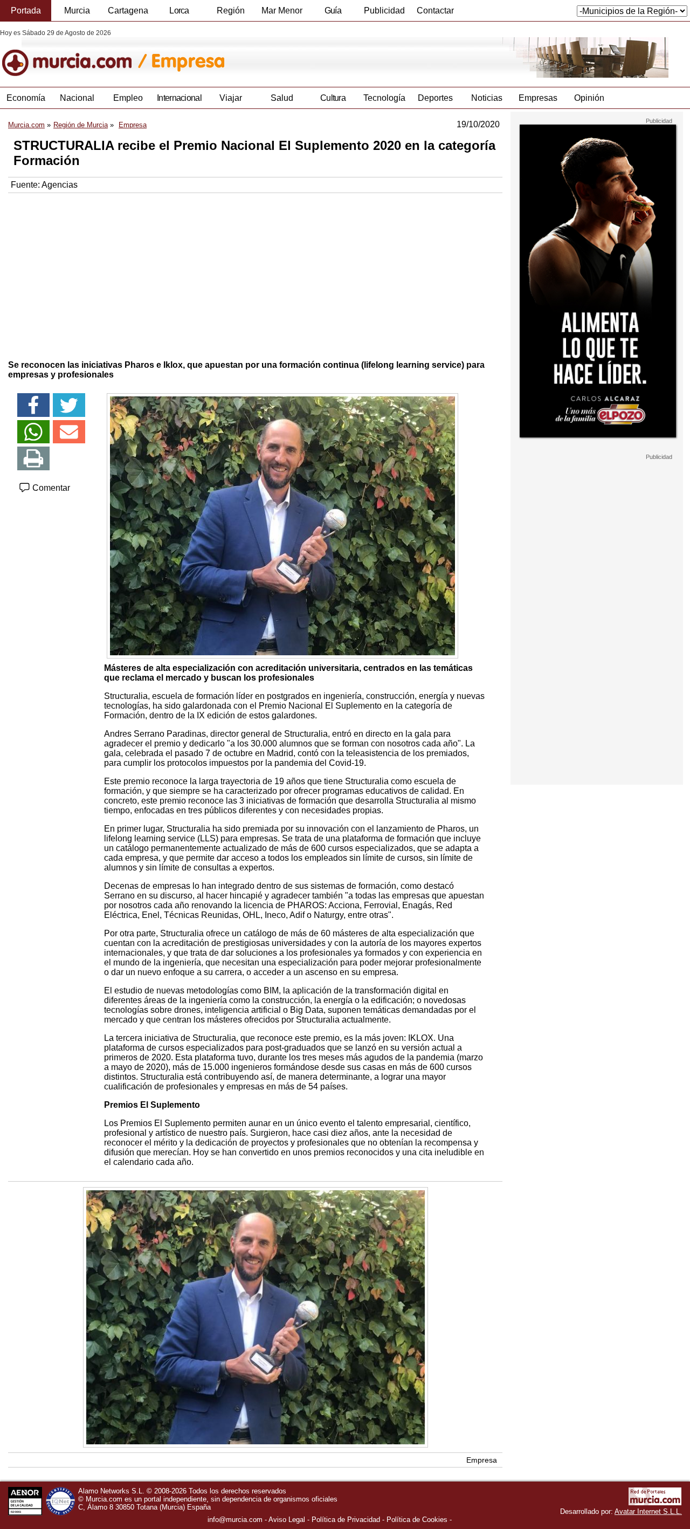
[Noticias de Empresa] (263, 53)
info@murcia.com (235, 1520)
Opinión (589, 97)
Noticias (486, 97)
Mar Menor (281, 10)
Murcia (77, 10)
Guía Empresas (332, 13)
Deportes (435, 97)
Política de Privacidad (346, 1520)
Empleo (128, 97)
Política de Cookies (417, 1520)
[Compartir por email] (69, 432)
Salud (282, 97)
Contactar (435, 10)
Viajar (230, 97)
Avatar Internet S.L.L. (648, 1511)
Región (231, 10)
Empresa (481, 1460)
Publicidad (384, 10)
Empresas (538, 97)
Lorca (179, 10)
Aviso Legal (286, 1520)
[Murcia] (74, 53)
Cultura (333, 97)
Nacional (77, 97)
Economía (25, 97)
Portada (26, 10)
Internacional (179, 97)
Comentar (50, 487)
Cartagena (128, 10)
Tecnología (384, 97)
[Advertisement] (255, 273)
